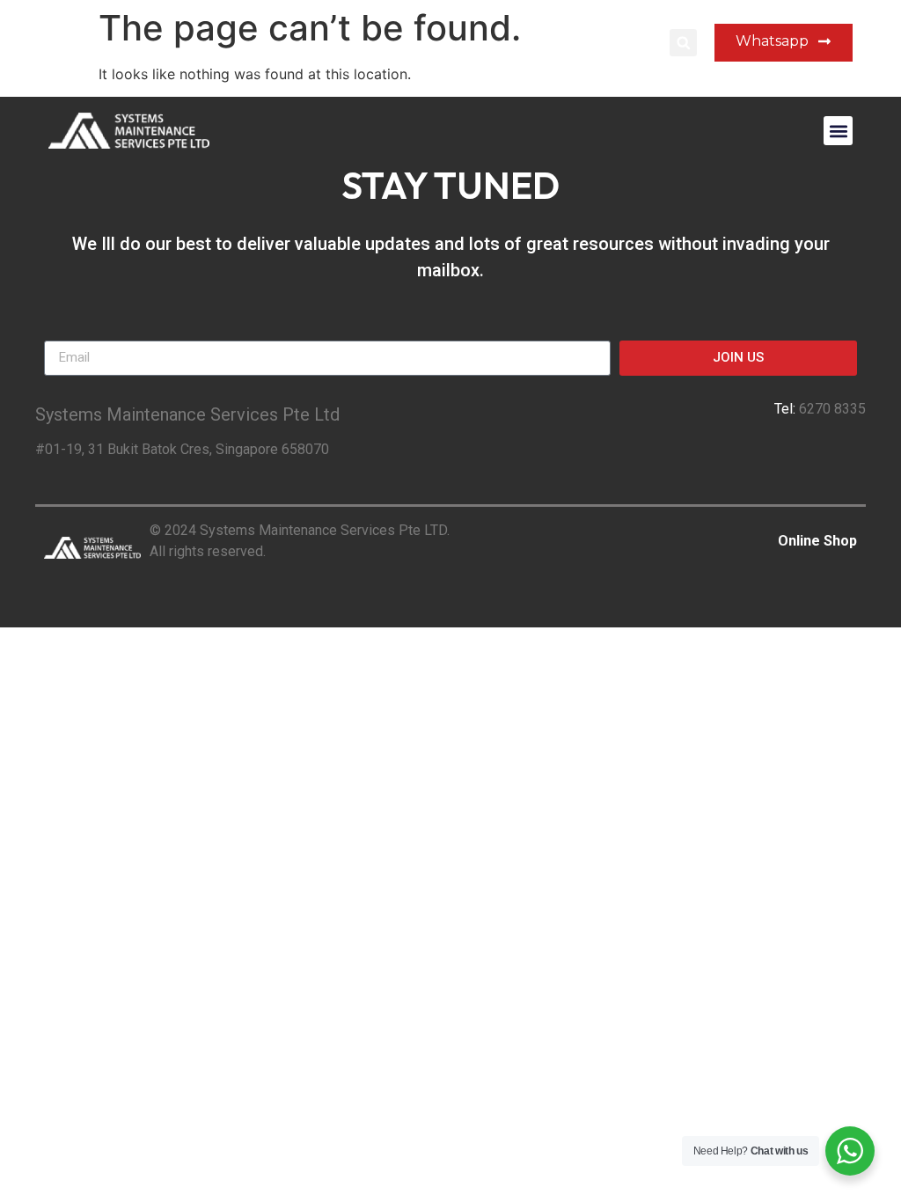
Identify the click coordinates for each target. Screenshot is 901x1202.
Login (635, 42)
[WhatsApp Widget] (850, 1151)
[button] (683, 42)
